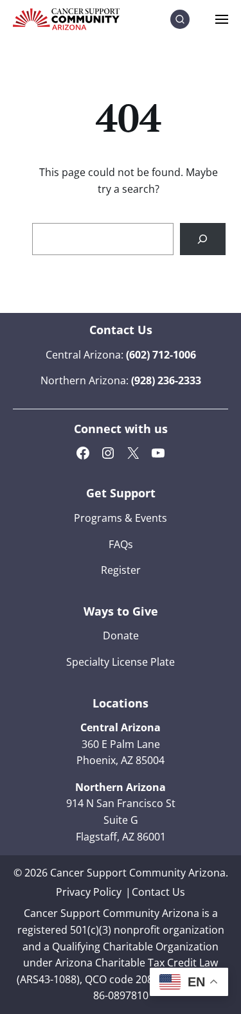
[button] (180, 19)
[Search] (203, 238)
